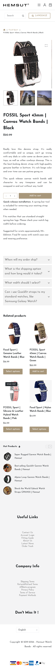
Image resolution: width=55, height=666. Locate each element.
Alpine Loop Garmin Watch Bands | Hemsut (32, 479)
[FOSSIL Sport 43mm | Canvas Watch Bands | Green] (41, 333)
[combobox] (12, 16)
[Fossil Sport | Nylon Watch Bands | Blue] (41, 391)
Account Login (27, 535)
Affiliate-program (27, 587)
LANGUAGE (41, 16)
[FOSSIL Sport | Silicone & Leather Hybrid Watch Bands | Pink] (14, 391)
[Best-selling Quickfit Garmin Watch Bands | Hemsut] (7, 468)
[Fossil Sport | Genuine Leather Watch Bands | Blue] (14, 333)
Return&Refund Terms (27, 584)
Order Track (27, 546)
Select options (13, 371)
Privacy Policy (27, 590)
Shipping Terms (27, 582)
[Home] (4, 30)
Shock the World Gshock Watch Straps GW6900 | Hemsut (30, 490)
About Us (27, 541)
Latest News (27, 544)
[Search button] (23, 15)
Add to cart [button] (38, 371)
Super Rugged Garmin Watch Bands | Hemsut (33, 456)
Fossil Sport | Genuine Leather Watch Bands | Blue (13, 353)
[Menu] (39, 5)
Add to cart (35, 196)
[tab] (27, 260)
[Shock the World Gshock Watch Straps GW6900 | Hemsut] (7, 490)
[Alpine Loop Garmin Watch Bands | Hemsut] (7, 479)
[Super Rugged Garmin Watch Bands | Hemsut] (7, 456)
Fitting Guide (27, 538)
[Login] (44, 5)
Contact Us (27, 533)
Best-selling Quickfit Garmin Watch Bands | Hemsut (32, 468)
